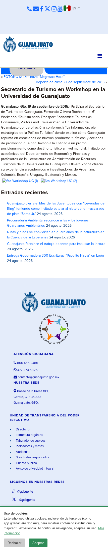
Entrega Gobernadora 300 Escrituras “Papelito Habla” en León (55, 255)
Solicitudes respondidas (32, 457)
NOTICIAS (26, 68)
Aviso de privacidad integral (34, 468)
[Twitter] (47, 9)
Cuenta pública (26, 463)
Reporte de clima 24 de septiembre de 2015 (70, 82)
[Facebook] (41, 9)
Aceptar (38, 543)
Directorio (22, 429)
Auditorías (22, 452)
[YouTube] (60, 9)
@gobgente (25, 491)
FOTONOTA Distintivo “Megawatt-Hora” (34, 77)
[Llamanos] (29, 9)
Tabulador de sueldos (30, 440)
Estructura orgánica (29, 435)
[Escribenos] (36, 9)
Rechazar (14, 543)
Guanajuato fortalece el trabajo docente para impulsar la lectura (56, 244)
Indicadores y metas (29, 446)
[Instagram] (54, 9)
